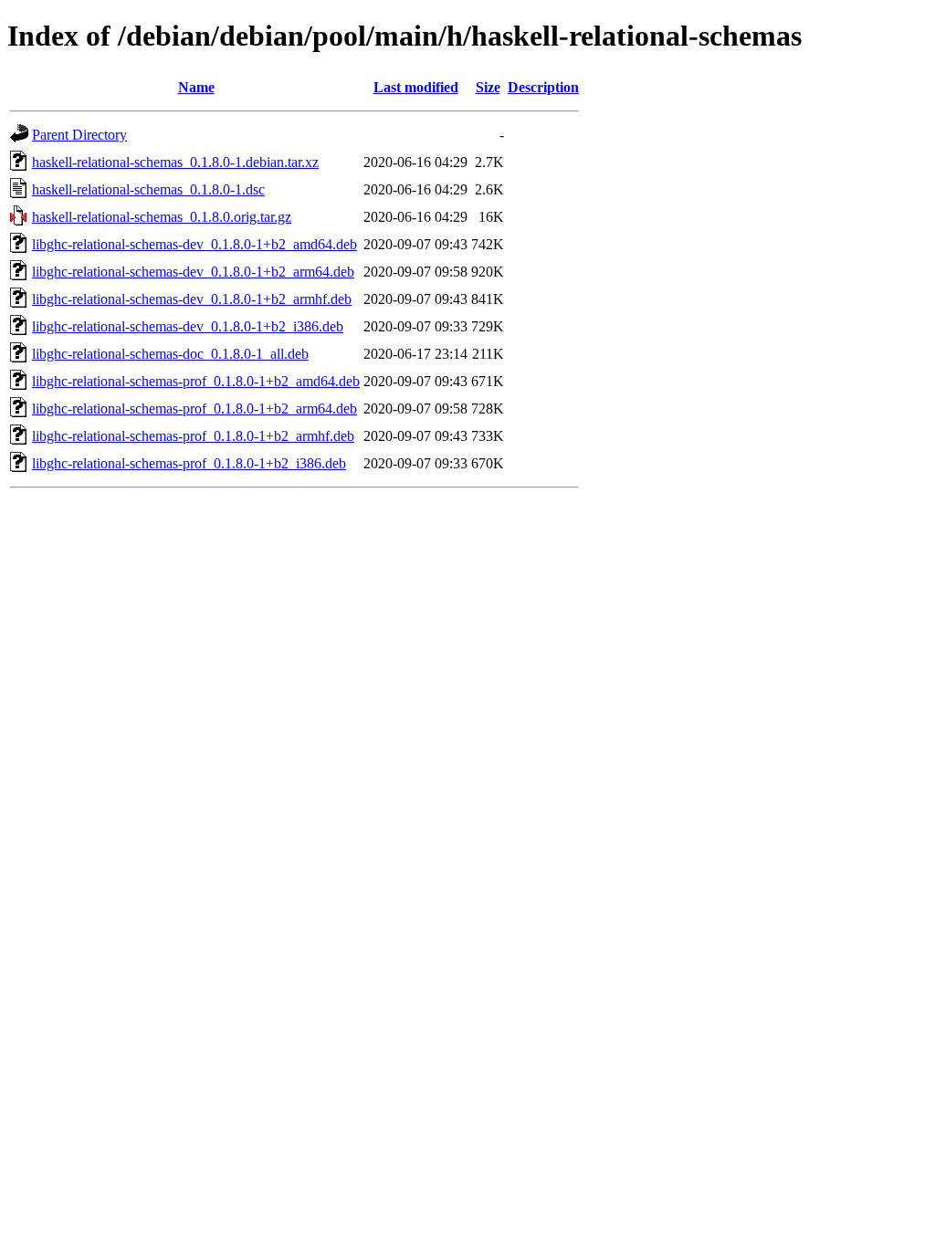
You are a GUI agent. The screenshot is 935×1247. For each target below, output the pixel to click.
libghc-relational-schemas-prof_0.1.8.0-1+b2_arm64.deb (194, 408)
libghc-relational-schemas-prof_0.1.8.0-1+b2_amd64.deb (196, 381)
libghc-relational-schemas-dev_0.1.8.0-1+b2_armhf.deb (192, 299)
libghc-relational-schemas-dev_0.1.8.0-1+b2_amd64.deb (194, 244)
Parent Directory (79, 134)
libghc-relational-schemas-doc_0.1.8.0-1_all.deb (170, 354)
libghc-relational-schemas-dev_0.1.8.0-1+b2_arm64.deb (193, 271)
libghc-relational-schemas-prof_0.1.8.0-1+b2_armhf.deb (193, 436)
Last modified (415, 87)
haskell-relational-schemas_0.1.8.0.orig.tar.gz (161, 217)
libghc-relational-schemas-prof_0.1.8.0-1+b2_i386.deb (189, 463)
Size (488, 87)
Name (196, 87)
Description (543, 87)
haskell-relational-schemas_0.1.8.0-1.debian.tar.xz (175, 162)
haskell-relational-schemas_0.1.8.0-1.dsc (148, 189)
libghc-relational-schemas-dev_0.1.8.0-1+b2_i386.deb (187, 326)
